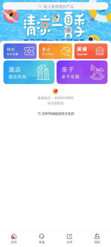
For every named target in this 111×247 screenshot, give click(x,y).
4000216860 (64, 97)
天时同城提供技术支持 (58, 113)
